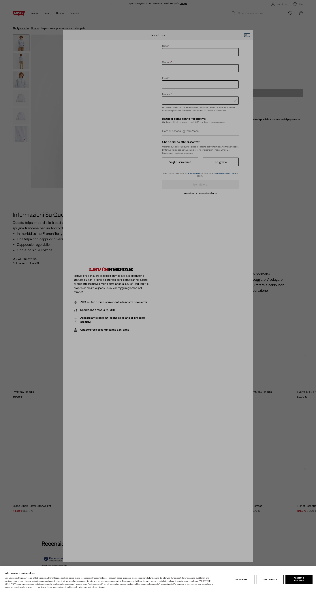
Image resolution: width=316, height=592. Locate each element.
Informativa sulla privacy (21, 587)
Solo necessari (270, 579)
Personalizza (241, 579)
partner (48, 578)
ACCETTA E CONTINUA (299, 579)
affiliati (35, 578)
